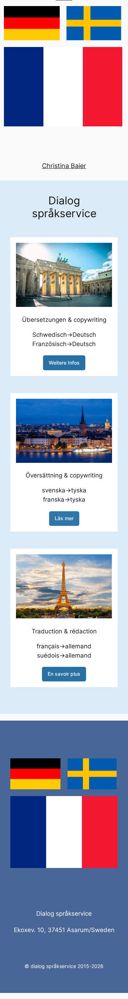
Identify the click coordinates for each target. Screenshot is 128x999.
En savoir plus (64, 674)
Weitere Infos (64, 363)
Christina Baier (64, 165)
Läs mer (64, 518)
